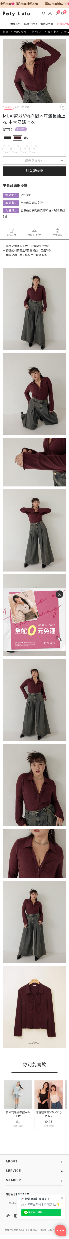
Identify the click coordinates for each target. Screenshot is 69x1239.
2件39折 (21, 129)
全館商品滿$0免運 (32, 203)
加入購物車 (34, 171)
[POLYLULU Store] (9, 1215)
